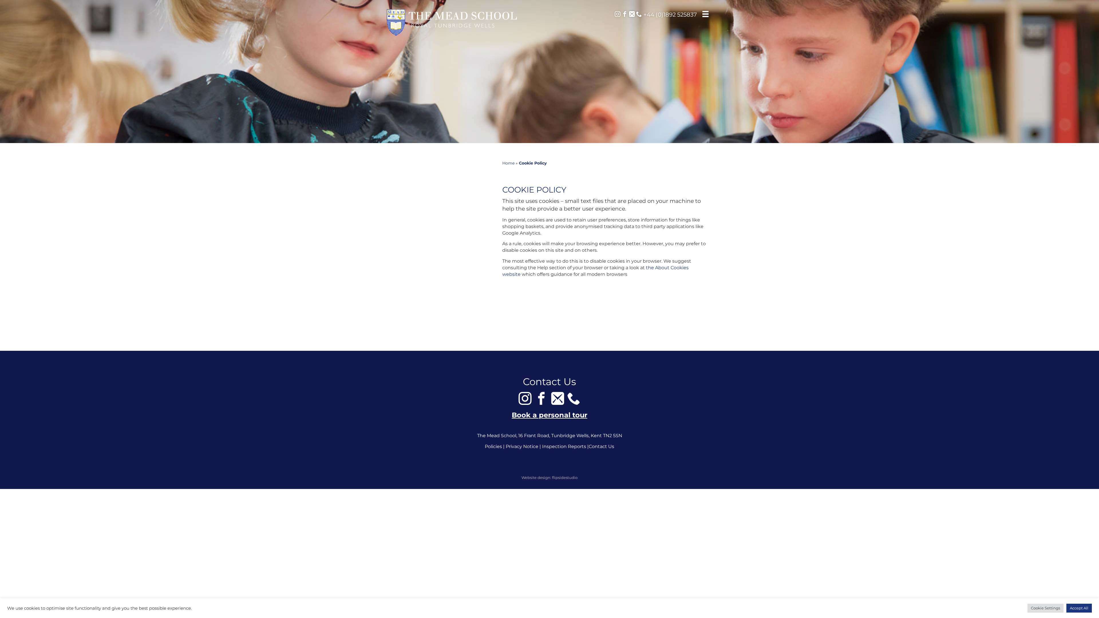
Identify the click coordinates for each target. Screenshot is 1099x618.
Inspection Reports (564, 446)
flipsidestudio (565, 477)
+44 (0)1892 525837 (669, 14)
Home (508, 163)
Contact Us (601, 446)
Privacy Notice (522, 446)
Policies (493, 446)
